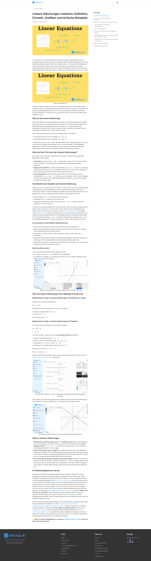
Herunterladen (99, 556)
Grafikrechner (65, 540)
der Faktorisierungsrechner (56, 506)
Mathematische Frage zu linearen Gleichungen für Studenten (106, 40)
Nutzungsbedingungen (101, 551)
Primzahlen (48, 512)
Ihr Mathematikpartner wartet (100, 46)
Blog (96, 540)
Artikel (97, 537)
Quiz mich (64, 543)
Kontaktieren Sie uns (133, 537)
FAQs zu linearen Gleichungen (100, 43)
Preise (97, 553)
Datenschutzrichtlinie (101, 548)
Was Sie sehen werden (100, 28)
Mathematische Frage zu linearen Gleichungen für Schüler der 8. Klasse (106, 36)
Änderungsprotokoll (101, 543)
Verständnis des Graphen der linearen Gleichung (105, 22)
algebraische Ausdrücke (39, 510)
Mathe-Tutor (64, 553)
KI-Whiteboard (65, 548)
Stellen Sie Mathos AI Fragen (72, 519)
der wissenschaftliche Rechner (66, 504)
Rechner (63, 551)
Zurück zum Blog (39, 8)
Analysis (50, 490)
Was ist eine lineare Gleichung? (101, 15)
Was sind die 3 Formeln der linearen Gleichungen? (102, 18)
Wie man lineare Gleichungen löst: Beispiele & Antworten (104, 31)
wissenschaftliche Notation (63, 490)
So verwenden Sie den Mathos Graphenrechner (102, 25)
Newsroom (98, 545)
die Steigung (43, 213)
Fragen (63, 537)
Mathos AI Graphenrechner (70, 211)
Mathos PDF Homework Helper (62, 480)
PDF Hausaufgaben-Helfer (68, 545)
